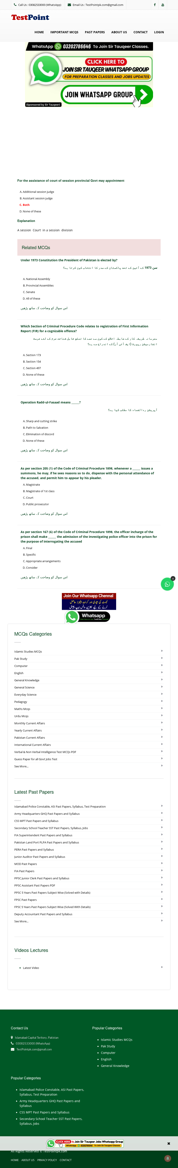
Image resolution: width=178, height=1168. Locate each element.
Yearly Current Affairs (28, 730)
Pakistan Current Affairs (29, 738)
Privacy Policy (47, 1160)
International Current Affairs (32, 745)
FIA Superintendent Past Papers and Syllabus (43, 835)
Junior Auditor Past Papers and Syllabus (39, 857)
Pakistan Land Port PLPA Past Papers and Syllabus (46, 842)
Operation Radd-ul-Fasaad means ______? (51, 402)
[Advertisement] (89, 139)
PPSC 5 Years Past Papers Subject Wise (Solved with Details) (52, 893)
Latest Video (31, 968)
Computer (21, 666)
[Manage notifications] (167, 1158)
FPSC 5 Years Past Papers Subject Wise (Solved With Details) (52, 907)
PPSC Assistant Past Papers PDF (34, 885)
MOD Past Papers (25, 864)
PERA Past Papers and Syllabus (34, 849)
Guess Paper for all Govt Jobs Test (35, 759)
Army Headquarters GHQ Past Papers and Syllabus (47, 814)
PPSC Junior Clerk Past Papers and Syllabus (41, 878)
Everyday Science (25, 694)
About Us (119, 32)
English (18, 673)
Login (159, 32)
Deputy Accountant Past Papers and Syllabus (43, 914)
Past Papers (95, 32)
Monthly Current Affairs (29, 723)
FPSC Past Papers (25, 900)
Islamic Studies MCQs (28, 651)
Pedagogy (20, 702)
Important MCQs (64, 32)
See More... (21, 766)
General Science (24, 687)
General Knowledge (26, 680)
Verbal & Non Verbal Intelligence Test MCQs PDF (45, 752)
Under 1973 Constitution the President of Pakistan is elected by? (69, 260)
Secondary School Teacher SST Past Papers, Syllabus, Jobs (51, 828)
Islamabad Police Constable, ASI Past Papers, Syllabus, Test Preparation (60, 806)
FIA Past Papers (24, 871)
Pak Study (20, 659)
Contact (141, 32)
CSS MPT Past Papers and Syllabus (36, 821)
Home (39, 32)
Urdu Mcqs (21, 716)
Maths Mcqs (22, 709)
